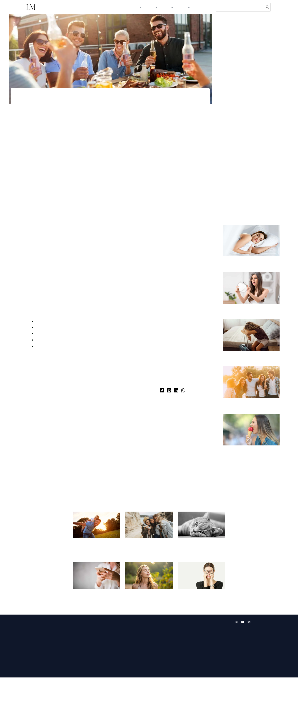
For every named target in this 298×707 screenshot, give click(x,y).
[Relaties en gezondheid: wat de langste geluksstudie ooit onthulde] (251, 396)
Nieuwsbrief (35, 664)
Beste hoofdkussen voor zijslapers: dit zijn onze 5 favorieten (244, 267)
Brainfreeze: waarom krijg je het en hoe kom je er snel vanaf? (250, 472)
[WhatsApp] (183, 414)
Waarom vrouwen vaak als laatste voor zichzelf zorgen (199, 615)
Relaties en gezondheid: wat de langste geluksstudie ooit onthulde (249, 423)
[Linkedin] (176, 414)
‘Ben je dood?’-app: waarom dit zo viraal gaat (94, 615)
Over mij (33, 670)
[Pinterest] (169, 414)
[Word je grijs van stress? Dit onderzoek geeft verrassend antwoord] (251, 292)
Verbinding (99, 119)
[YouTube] (243, 645)
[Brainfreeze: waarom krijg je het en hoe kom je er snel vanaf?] (251, 448)
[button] (140, 7)
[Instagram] (236, 645)
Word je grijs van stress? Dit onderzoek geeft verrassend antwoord (247, 319)
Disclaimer (104, 696)
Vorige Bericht (26, 449)
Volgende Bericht (192, 449)
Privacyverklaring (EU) (80, 696)
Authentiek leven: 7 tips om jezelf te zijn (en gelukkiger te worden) (147, 617)
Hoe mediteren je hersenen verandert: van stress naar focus (104, 305)
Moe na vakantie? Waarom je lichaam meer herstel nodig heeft (247, 371)
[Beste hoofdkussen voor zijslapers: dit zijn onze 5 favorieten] (251, 241)
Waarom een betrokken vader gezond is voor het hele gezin (95, 564)
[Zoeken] (267, 7)
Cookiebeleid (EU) (51, 696)
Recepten (33, 658)
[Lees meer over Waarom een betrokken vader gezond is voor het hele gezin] (96, 543)
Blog (30, 651)
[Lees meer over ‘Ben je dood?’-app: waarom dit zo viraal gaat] (96, 593)
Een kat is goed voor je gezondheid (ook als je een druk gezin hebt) (198, 566)
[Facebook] (162, 414)
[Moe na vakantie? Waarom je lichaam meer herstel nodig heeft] (251, 344)
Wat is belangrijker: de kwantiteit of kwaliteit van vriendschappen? (144, 566)
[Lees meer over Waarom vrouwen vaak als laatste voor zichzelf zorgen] (201, 593)
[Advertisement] (251, 97)
